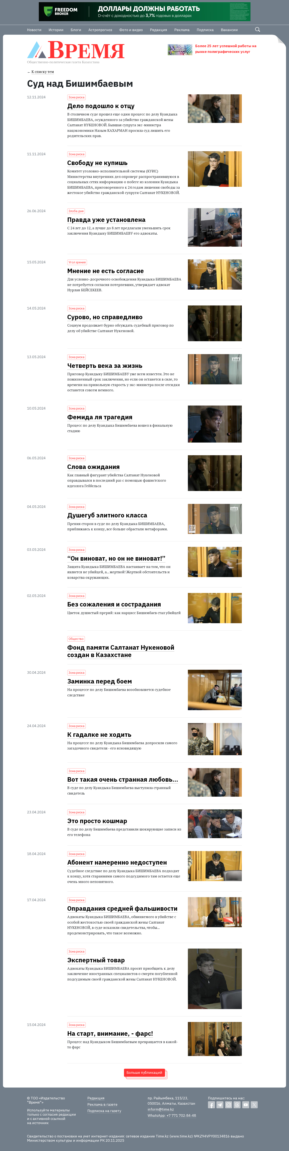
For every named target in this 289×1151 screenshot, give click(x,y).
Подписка (205, 30)
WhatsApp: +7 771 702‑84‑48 (172, 1115)
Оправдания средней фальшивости (122, 908)
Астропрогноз (100, 30)
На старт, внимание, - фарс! (110, 1033)
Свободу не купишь (97, 163)
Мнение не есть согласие (105, 271)
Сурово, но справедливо (105, 317)
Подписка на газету (104, 1110)
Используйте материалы (48, 1110)
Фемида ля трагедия (99, 417)
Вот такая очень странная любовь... (122, 779)
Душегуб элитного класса (107, 515)
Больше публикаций (144, 1072)
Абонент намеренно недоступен (117, 862)
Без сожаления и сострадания (114, 604)
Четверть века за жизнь (104, 366)
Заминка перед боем (99, 681)
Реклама (182, 30)
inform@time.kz (161, 1109)
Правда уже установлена (106, 220)
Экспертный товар (96, 960)
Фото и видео (131, 30)
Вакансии (229, 30)
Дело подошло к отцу (101, 106)
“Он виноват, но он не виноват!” (116, 558)
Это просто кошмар (97, 821)
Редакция (158, 30)
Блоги (76, 30)
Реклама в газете (102, 1104)
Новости (34, 30)
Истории (56, 30)
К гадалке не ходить (99, 734)
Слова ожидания (93, 467)
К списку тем (43, 71)
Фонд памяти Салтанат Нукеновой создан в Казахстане (120, 651)
